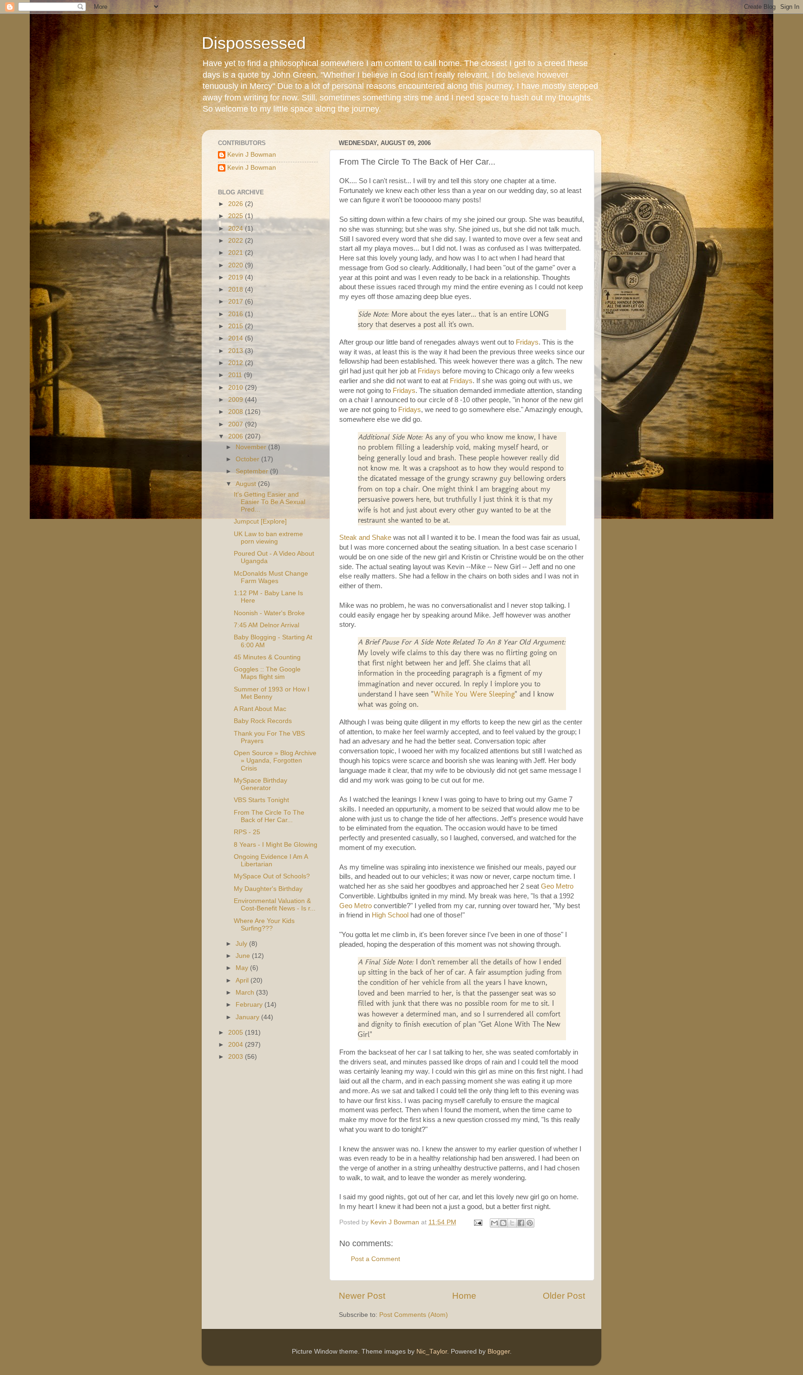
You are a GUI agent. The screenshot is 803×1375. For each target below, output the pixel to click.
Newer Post (362, 1296)
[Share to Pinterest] (529, 1223)
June (244, 955)
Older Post (564, 1296)
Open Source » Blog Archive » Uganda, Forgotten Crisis (275, 760)
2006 (236, 436)
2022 (236, 240)
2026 (236, 203)
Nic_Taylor (431, 1351)
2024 (236, 228)
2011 (236, 375)
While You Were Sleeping (474, 694)
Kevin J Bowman (251, 154)
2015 (236, 326)
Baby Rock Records (263, 720)
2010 (236, 387)
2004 (236, 1044)
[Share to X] (512, 1223)
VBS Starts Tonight (261, 800)
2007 (236, 424)
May (243, 967)
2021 (236, 252)
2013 (236, 350)
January (248, 1017)
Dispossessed (254, 43)
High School (390, 915)
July (242, 943)
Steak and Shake (365, 537)
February (250, 1004)
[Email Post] (477, 1222)
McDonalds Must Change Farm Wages (271, 577)
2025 (236, 216)
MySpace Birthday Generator (260, 784)
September (253, 471)
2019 (236, 277)
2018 (236, 289)
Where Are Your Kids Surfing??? (264, 924)
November (252, 447)
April (243, 980)
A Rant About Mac (260, 708)
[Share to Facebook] (521, 1223)
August (247, 483)
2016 (236, 314)
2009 (236, 399)
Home (464, 1296)
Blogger (498, 1351)
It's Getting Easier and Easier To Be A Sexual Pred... (269, 502)
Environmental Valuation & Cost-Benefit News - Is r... (275, 904)
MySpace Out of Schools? (272, 876)
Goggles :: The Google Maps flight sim (267, 673)
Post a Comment (375, 1258)
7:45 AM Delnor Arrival (266, 625)
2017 (236, 301)
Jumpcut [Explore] (260, 521)
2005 (236, 1032)
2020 (236, 265)
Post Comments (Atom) (413, 1314)
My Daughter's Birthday (268, 888)
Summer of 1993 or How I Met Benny (271, 693)
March (246, 992)
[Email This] (494, 1223)
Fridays (527, 342)
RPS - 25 (247, 832)
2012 (236, 362)
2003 (236, 1056)
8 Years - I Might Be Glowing (275, 844)
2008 (236, 411)
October (248, 459)
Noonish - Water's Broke (269, 613)
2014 (236, 338)
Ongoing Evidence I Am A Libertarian (271, 860)
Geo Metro (557, 886)
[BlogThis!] (503, 1223)
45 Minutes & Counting (267, 657)
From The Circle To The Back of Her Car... (269, 816)
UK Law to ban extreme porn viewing (268, 538)
